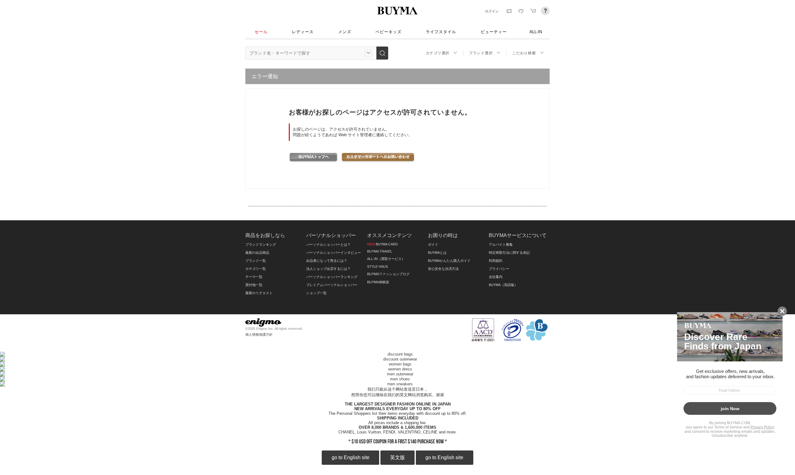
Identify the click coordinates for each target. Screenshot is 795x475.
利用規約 (495, 260)
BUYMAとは (437, 252)
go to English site (351, 457)
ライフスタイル (441, 32)
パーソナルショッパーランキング (331, 277)
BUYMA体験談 (378, 282)
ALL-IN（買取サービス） (386, 259)
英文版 (397, 457)
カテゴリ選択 (437, 53)
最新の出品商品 (257, 252)
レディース (303, 32)
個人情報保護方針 (259, 334)
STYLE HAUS (377, 266)
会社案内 (495, 277)
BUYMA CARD (382, 244)
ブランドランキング (260, 244)
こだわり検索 (524, 53)
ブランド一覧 (255, 260)
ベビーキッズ (388, 32)
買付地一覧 (253, 285)
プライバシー (499, 269)
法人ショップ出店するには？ (328, 269)
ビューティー (494, 32)
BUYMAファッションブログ (388, 274)
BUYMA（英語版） (503, 285)
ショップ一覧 (316, 293)
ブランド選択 (481, 53)
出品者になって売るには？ (326, 260)
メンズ (344, 32)
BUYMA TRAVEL (379, 251)
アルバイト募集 (501, 244)
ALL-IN (535, 32)
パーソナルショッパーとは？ (328, 244)
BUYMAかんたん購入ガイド (449, 260)
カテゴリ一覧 (255, 269)
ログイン (492, 11)
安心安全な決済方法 (443, 269)
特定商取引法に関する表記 (509, 252)
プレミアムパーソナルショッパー (331, 285)
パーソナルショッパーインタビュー (333, 252)
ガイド (433, 244)
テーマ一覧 (253, 277)
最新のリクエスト (259, 293)
